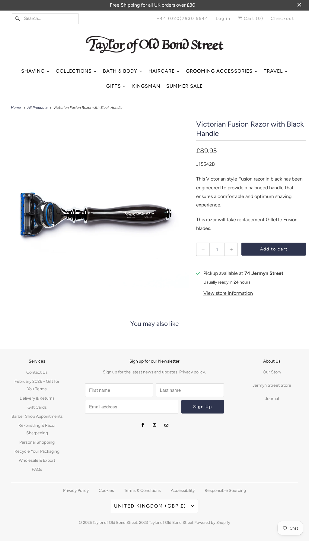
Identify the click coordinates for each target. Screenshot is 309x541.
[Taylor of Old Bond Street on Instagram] (154, 425)
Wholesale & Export (37, 460)
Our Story (272, 372)
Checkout (282, 18)
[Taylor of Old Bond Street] (154, 47)
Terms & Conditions (142, 490)
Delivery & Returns (37, 398)
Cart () (252, 18)
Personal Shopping (37, 442)
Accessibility (183, 490)
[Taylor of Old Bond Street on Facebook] (143, 425)
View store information (228, 293)
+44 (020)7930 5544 (183, 18)
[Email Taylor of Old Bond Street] (166, 425)
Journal (272, 398)
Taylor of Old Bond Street (115, 522)
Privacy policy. (192, 372)
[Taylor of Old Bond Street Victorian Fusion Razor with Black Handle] (97, 211)
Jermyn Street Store (272, 385)
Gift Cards (37, 407)
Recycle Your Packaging (36, 451)
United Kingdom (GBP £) (151, 506)
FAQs (37, 469)
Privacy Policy (76, 490)
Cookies (106, 490)
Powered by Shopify (212, 522)
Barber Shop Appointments (37, 416)
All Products (38, 107)
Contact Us (37, 372)
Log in (223, 18)
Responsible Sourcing (225, 490)
